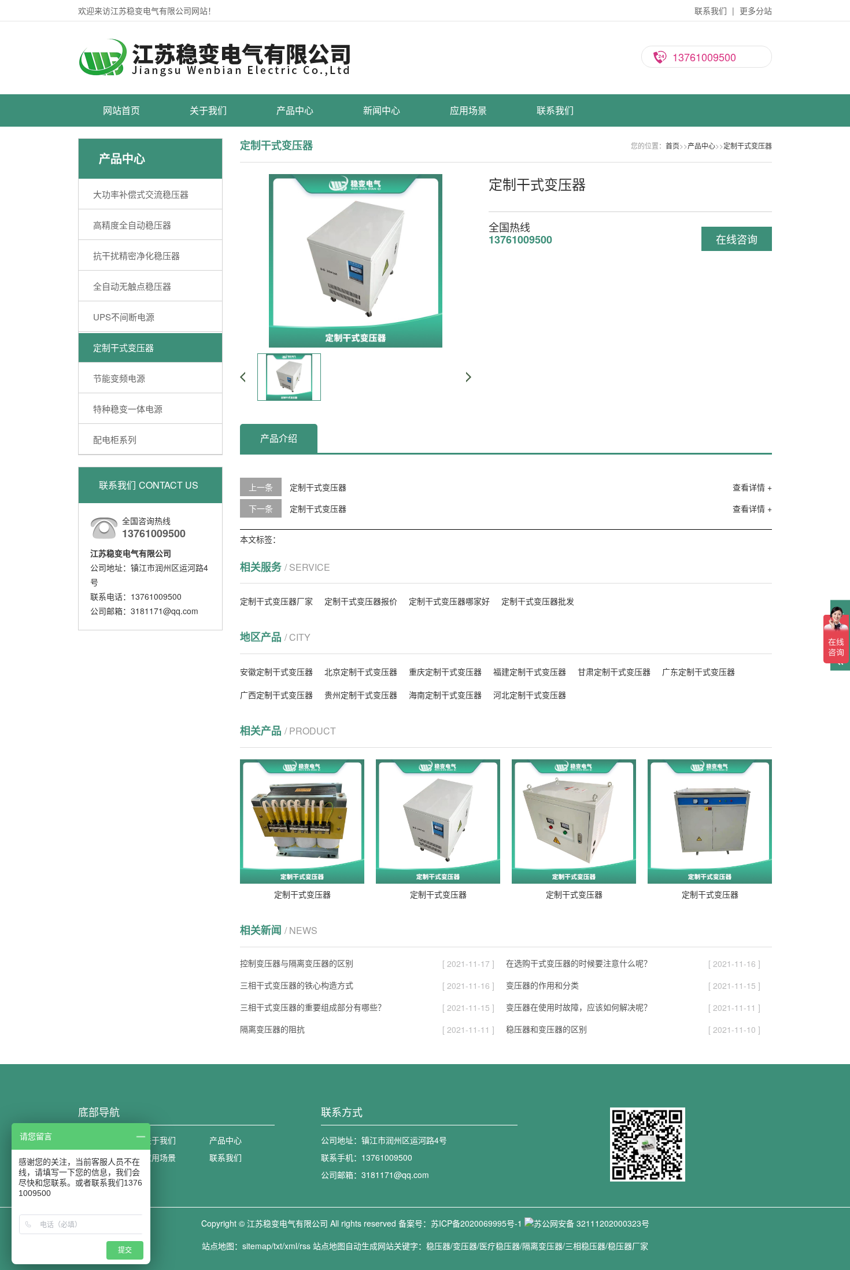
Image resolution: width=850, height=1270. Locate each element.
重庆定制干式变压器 (445, 671)
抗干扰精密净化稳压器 (294, 194)
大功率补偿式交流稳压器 (295, 154)
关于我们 (208, 110)
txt (278, 1245)
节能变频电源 (295, 275)
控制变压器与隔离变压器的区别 (296, 963)
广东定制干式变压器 (698, 671)
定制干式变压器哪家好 (449, 601)
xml (290, 1245)
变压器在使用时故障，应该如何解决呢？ (579, 1007)
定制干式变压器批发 (537, 601)
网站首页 (121, 110)
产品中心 (294, 110)
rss (305, 1245)
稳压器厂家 (628, 1245)
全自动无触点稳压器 (294, 214)
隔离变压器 (542, 1245)
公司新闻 (381, 154)
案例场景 (468, 154)
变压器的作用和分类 (542, 985)
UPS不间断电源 (295, 235)
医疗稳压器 (499, 1245)
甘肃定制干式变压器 (614, 671)
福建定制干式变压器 (529, 671)
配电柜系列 (295, 316)
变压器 (465, 1245)
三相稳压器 (585, 1245)
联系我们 (710, 10)
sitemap (256, 1245)
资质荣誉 (208, 174)
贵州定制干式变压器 (360, 694)
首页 (672, 145)
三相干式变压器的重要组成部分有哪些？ (313, 1007)
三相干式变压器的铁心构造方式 (296, 985)
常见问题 (381, 194)
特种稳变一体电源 (295, 295)
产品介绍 (278, 438)
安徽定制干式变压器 (276, 671)
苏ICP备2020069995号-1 (476, 1223)
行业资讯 (381, 174)
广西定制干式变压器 (276, 694)
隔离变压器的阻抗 (272, 1029)
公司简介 (208, 154)
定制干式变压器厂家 (276, 601)
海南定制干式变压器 (445, 694)
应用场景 (468, 110)
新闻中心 (381, 110)
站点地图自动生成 (345, 1245)
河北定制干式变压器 (529, 694)
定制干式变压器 (295, 255)
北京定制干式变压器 (360, 671)
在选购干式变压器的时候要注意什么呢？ (579, 963)
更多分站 (756, 10)
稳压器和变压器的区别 (546, 1029)
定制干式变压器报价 (360, 601)
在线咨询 (736, 238)
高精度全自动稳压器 (294, 174)
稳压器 (438, 1245)
